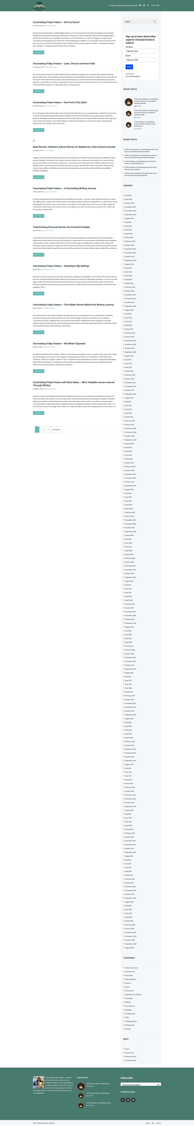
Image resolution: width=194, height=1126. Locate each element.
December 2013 (130, 749)
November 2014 (130, 707)
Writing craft (129, 1025)
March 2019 (129, 508)
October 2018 (129, 528)
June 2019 (128, 497)
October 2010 (129, 894)
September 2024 (130, 260)
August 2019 (129, 489)
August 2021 (129, 398)
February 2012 (130, 833)
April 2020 (128, 459)
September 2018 (130, 531)
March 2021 (129, 417)
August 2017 (129, 581)
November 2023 (130, 298)
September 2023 (130, 306)
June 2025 (128, 226)
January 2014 (129, 745)
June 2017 (128, 589)
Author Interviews (131, 968)
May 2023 (128, 321)
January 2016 (129, 654)
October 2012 (129, 802)
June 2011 (128, 864)
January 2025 (129, 245)
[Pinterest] (140, 5)
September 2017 (130, 577)
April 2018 (128, 550)
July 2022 (128, 360)
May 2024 (128, 276)
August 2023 (129, 310)
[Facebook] (148, 5)
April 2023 (128, 325)
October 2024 (129, 256)
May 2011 (128, 867)
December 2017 (130, 566)
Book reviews (130, 971)
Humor (127, 987)
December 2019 (130, 474)
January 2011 (129, 883)
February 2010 (130, 925)
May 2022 (128, 367)
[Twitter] (144, 5)
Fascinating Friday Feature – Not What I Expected (59, 343)
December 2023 (130, 295)
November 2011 (130, 844)
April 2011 (128, 871)
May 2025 (128, 230)
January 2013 (129, 791)
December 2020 (130, 428)
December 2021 (130, 382)
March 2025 (129, 237)
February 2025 (130, 241)
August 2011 (129, 856)
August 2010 (129, 902)
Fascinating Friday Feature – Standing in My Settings (61, 266)
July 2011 (128, 860)
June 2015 (128, 680)
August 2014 (129, 718)
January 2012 (129, 837)
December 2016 (130, 612)
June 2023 (128, 318)
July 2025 (128, 222)
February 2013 (130, 787)
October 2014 (129, 711)
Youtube (128, 1029)
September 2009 (131, 944)
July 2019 (128, 493)
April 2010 (128, 917)
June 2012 (128, 818)
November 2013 (130, 753)
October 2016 (129, 619)
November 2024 (130, 253)
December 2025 (130, 207)
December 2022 (130, 340)
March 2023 (129, 329)
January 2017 (129, 608)
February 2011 (130, 879)
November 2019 (130, 478)
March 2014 (129, 738)
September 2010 (130, 898)
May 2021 (128, 409)
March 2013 (129, 783)
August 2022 (129, 356)
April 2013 (128, 780)
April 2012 (128, 825)
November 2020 (130, 432)
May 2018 (128, 547)
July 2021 (128, 402)
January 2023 (129, 337)
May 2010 (128, 913)
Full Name (129, 47)
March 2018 (129, 554)
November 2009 (130, 936)
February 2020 (130, 466)
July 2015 (128, 676)
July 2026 (128, 195)
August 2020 (129, 444)
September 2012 (130, 806)
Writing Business (131, 1021)
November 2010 (130, 890)
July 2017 (128, 585)
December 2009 (130, 932)
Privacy (158, 1123)
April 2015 (128, 688)
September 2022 (130, 352)
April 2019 (128, 505)
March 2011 (129, 875)
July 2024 (128, 268)
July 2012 (128, 814)
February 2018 (130, 558)
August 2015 (129, 673)
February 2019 (130, 512)
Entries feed (129, 1053)
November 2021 (130, 386)
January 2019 (129, 516)
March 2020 (129, 463)
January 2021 (129, 424)
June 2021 (128, 405)
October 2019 (129, 482)
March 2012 (129, 829)
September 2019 (130, 486)
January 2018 (129, 562)
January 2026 (129, 203)
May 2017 (128, 592)
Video (127, 1017)
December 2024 (130, 249)
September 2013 (130, 760)
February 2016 (130, 650)
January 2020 (129, 470)
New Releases (129, 1006)
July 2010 (128, 906)
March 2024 (129, 283)
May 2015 (128, 684)
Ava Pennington (49, 150)
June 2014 (128, 726)
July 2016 (128, 631)
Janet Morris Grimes (51, 25)
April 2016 (128, 642)
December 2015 (130, 657)
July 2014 (128, 722)
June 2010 (128, 909)
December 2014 (130, 703)
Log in (127, 1049)
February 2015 (130, 696)
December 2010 (130, 886)
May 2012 (128, 822)
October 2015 (129, 665)
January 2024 (129, 291)
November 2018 (130, 524)
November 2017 (130, 570)
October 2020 (130, 436)
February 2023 (130, 333)
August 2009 (129, 948)
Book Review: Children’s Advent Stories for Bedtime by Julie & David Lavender (74, 147)
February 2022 (130, 375)
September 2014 (130, 715)
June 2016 (128, 634)
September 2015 (130, 669)
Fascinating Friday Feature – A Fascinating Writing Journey (64, 188)
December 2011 (130, 841)
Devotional (129, 975)
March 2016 (129, 646)
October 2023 (129, 302)
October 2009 (130, 940)
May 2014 (128, 730)
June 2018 (128, 543)
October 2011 (129, 848)
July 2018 (128, 539)
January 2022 (129, 379)
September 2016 (130, 623)
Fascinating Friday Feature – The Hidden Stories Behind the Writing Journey (73, 304)
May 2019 (128, 501)
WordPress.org (130, 1060)
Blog (153, 1123)
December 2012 (130, 795)
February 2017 (130, 604)
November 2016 (130, 615)
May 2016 (128, 638)
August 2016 (129, 627)
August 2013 (129, 764)
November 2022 (130, 344)
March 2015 (129, 692)
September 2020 (131, 440)
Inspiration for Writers (133, 994)
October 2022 (129, 348)
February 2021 (130, 421)
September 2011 (130, 852)
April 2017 (128, 596)
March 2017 (129, 600)
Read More (38, 52)
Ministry (128, 1002)
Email (128, 56)
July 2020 (128, 447)
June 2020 (128, 451)
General (128, 983)
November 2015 (130, 661)
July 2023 (128, 314)
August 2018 (129, 535)
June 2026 (128, 199)
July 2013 (128, 768)
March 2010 (129, 921)
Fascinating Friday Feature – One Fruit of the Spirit (60, 102)
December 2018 (130, 520)
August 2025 (129, 218)
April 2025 (128, 233)
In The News (129, 991)
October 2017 (129, 573)
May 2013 (128, 776)
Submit (129, 67)
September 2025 (130, 214)
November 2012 (130, 799)
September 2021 (130, 394)
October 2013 (129, 757)
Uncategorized (130, 1013)
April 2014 (128, 734)
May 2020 (128, 455)
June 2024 (128, 272)
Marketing (128, 998)
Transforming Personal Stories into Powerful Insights (61, 227)
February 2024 (130, 287)
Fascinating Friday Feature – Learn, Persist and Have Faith (64, 63)
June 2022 (128, 363)
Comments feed (130, 1056)
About (148, 1123)
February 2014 (130, 741)
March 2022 (129, 371)
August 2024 (129, 264)
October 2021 (129, 390)
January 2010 (129, 928)
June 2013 (128, 772)
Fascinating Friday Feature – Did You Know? (56, 22)
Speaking (128, 1010)
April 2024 (128, 279)
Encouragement (130, 979)
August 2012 (129, 810)
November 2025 (130, 211)
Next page (56, 429)
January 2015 (129, 699)
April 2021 (128, 413)
